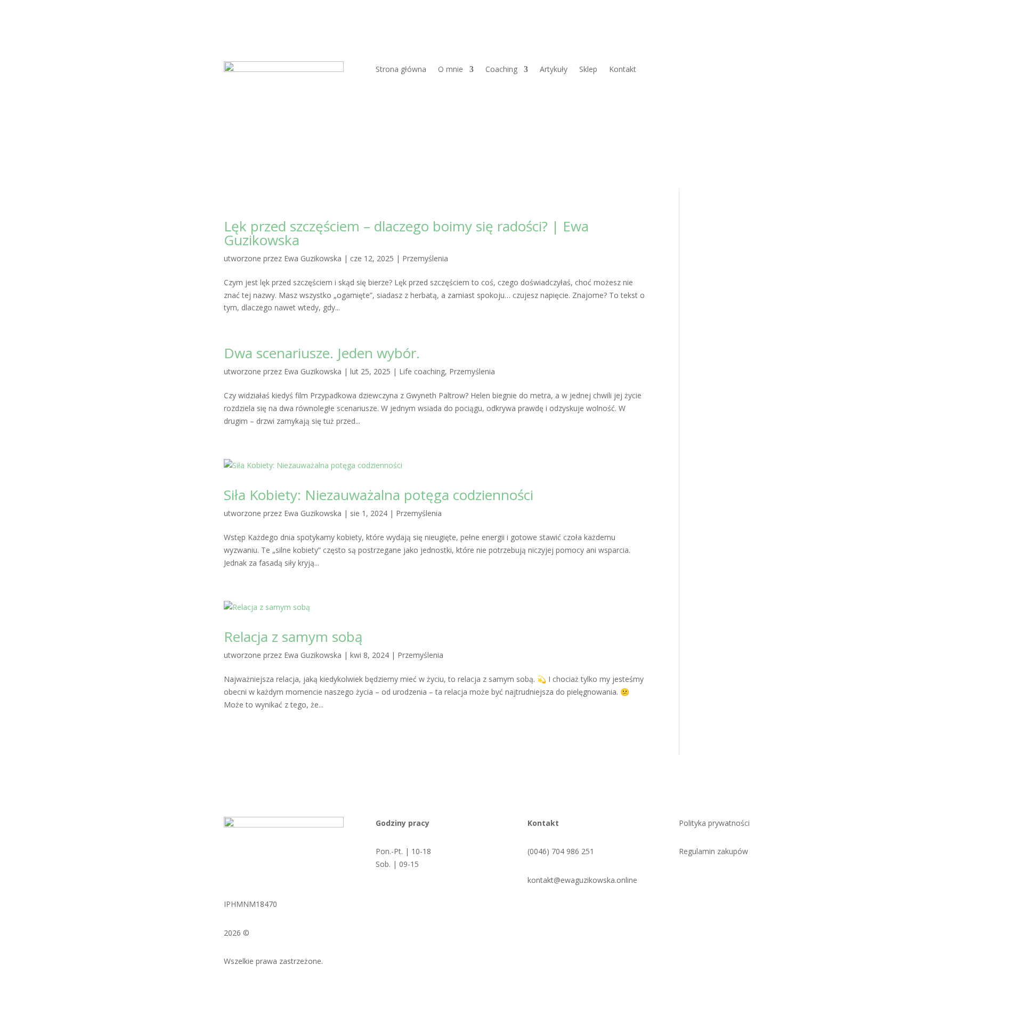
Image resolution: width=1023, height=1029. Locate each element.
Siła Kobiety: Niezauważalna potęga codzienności (378, 494)
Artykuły (553, 70)
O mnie (450, 70)
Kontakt (622, 70)
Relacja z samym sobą (293, 636)
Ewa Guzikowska (313, 258)
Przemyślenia (425, 258)
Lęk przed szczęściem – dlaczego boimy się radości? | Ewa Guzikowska (406, 233)
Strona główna (401, 70)
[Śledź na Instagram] (739, 882)
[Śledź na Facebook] (717, 882)
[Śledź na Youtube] (760, 882)
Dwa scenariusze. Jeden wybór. (322, 353)
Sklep (588, 70)
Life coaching (422, 371)
